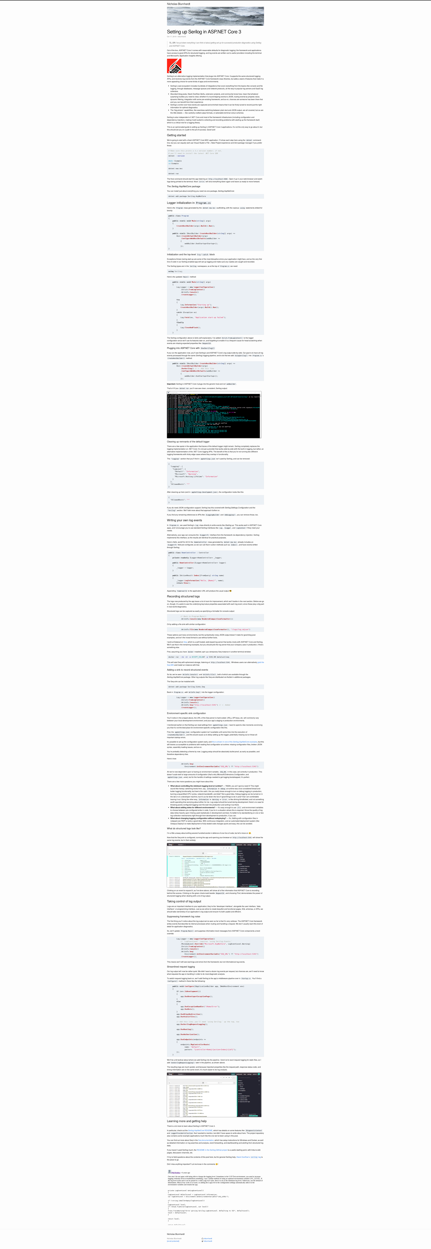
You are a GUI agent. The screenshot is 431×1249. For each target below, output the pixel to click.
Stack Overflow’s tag (248, 1157)
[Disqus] (215, 1197)
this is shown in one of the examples (234, 741)
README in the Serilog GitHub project (212, 1150)
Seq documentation (206, 1140)
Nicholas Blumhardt (178, 4)
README (200, 1130)
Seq (185, 642)
